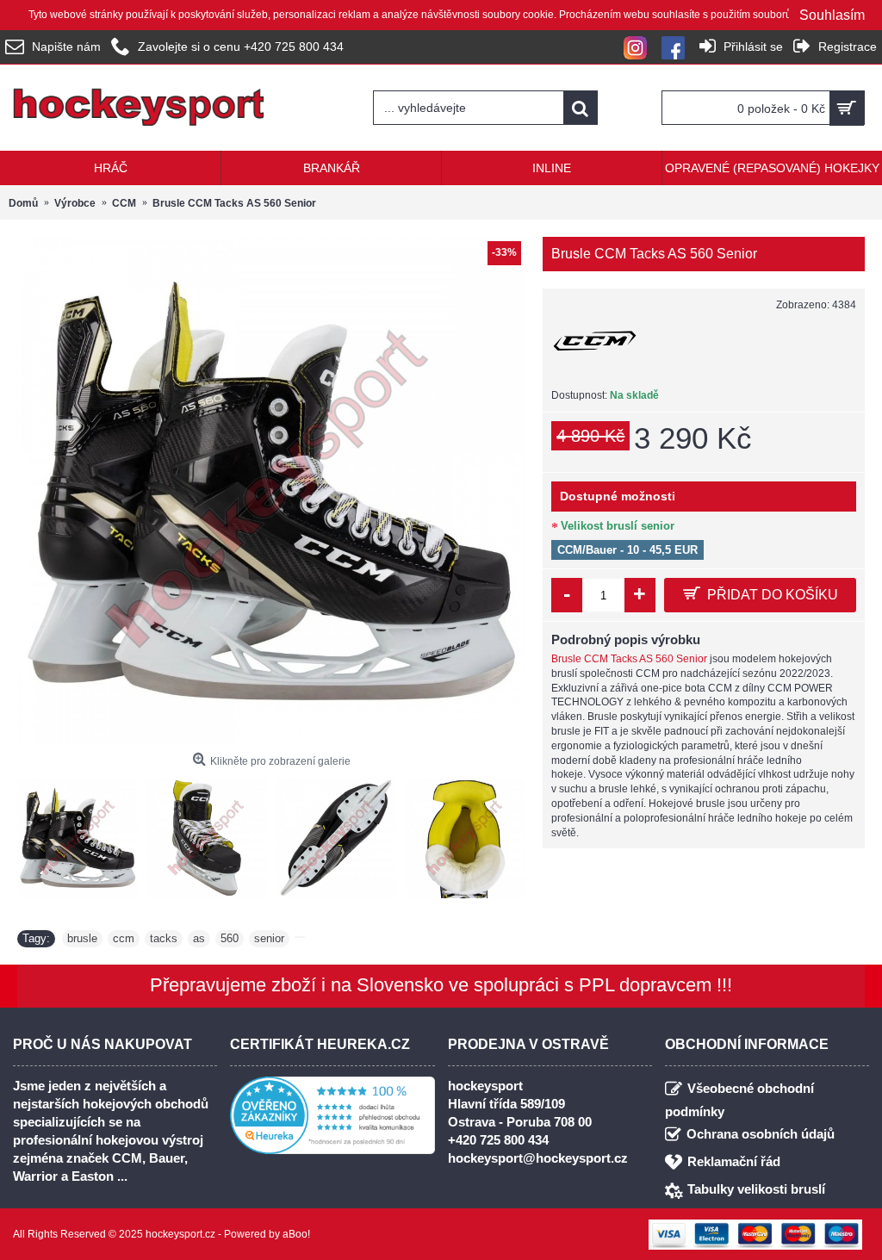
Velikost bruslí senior (617, 525)
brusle (82, 938)
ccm (123, 938)
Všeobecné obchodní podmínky (739, 1100)
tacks (163, 938)
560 (229, 938)
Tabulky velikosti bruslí (756, 1189)
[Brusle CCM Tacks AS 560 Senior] (271, 491)
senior (269, 938)
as (199, 938)
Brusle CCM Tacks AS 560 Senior (629, 659)
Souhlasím (832, 15)
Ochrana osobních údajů (760, 1134)
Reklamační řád (733, 1161)
